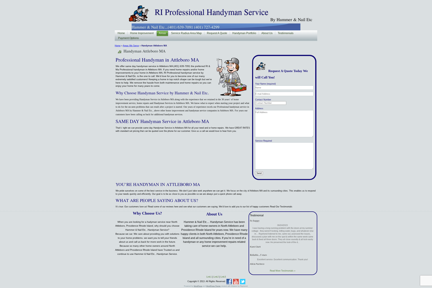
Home (121, 33)
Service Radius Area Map (186, 33)
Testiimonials (285, 33)
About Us (267, 33)
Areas (162, 33)
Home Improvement (142, 33)
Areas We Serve (131, 45)
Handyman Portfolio (244, 33)
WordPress (198, 286)
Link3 (223, 277)
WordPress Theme (213, 286)
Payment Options (128, 38)
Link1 (209, 277)
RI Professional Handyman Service (211, 11)
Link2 (216, 277)
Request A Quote (217, 33)
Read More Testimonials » (282, 270)
